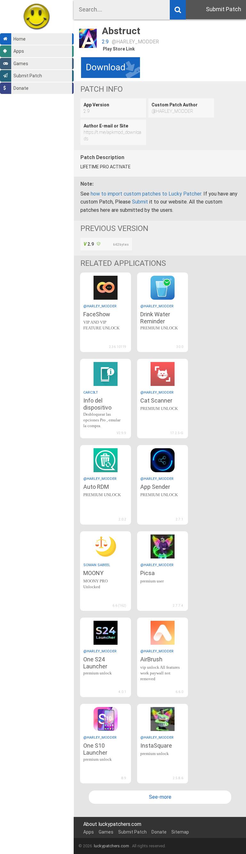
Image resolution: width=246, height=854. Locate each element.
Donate (21, 88)
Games (20, 63)
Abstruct (121, 30)
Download (106, 67)
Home (19, 39)
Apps (18, 51)
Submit (140, 202)
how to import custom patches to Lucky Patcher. (146, 194)
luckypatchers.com (111, 845)
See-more (160, 797)
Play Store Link (119, 48)
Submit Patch (27, 75)
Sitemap (180, 832)
